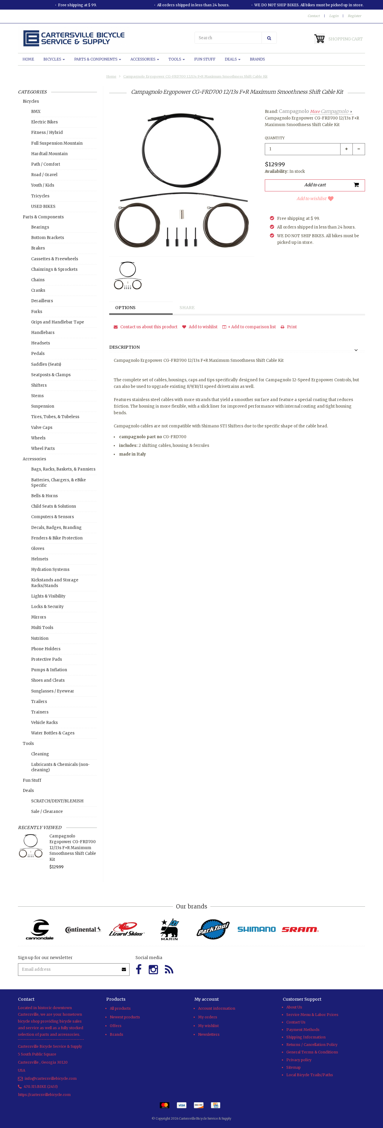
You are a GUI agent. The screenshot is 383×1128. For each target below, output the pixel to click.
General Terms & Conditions (312, 1052)
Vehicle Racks (44, 722)
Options (125, 307)
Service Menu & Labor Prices (312, 1014)
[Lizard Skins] (126, 929)
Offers (115, 1025)
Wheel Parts (43, 448)
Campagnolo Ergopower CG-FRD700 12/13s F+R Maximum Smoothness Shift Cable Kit (195, 76)
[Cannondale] (39, 929)
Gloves (37, 548)
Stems (37, 395)
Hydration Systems (50, 569)
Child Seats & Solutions (53, 506)
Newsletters (209, 1034)
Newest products (125, 1017)
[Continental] (83, 929)
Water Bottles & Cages (53, 733)
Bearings (40, 227)
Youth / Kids (42, 185)
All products (120, 1008)
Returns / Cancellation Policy (312, 1044)
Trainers (39, 712)
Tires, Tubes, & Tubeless (55, 416)
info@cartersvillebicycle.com (51, 1078)
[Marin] (170, 929)
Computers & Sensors (52, 516)
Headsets (40, 343)
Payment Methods (303, 1029)
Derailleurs (42, 300)
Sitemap (293, 1067)
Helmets (39, 559)
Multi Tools (42, 627)
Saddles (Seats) (46, 364)
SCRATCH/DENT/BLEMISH (57, 801)
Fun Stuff (204, 59)
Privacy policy (298, 1060)
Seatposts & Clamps (51, 374)
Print (291, 326)
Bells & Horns (44, 495)
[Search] (269, 38)
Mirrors (38, 617)
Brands (257, 59)
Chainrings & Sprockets (54, 269)
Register (354, 16)
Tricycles (40, 196)
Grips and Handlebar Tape (57, 322)
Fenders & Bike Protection (57, 538)
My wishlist (208, 1025)
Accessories (143, 59)
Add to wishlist (311, 198)
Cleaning (40, 754)
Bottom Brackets (47, 237)
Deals (231, 59)
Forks (36, 311)
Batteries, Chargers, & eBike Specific (58, 482)
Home (28, 59)
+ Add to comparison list (252, 326)
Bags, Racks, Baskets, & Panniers (63, 469)
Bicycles (52, 59)
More (329, 111)
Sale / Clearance (47, 811)
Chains (38, 279)
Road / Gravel (44, 174)
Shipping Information (306, 1037)
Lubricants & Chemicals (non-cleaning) (60, 767)
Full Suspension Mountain (57, 143)
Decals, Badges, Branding (56, 527)
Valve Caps (41, 427)
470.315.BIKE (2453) (41, 1086)
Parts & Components (96, 59)
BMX (35, 111)
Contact (314, 16)
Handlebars (42, 332)
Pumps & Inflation (49, 669)
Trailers (39, 701)
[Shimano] (256, 929)
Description (124, 347)
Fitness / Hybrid (47, 132)
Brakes (38, 248)
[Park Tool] (213, 929)
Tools (175, 59)
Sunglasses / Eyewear (52, 691)
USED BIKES (43, 206)
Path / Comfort (45, 164)
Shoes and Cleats (48, 680)
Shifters (39, 385)
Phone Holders (45, 648)
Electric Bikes (44, 122)
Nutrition (39, 638)
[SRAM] (300, 929)
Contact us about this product (148, 326)
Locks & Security (47, 606)
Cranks (38, 290)
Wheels (38, 438)
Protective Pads (46, 659)
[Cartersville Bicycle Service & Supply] (103, 38)
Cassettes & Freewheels (54, 258)
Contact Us (296, 1022)
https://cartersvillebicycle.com (44, 1094)
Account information (216, 1008)
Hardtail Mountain (49, 153)
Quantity (275, 138)
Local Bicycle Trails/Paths (309, 1075)
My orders (207, 1017)
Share (187, 307)
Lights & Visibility (48, 596)
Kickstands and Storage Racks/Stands (54, 582)
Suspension (42, 406)
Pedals (38, 353)
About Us (294, 1007)
